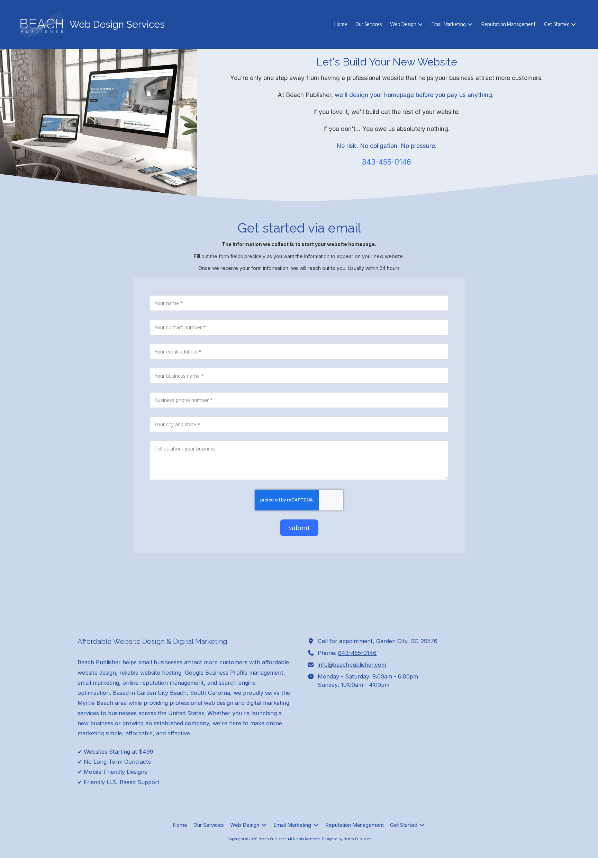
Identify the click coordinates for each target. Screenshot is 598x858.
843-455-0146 (357, 652)
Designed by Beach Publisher (346, 839)
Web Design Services (117, 24)
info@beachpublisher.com (352, 664)
